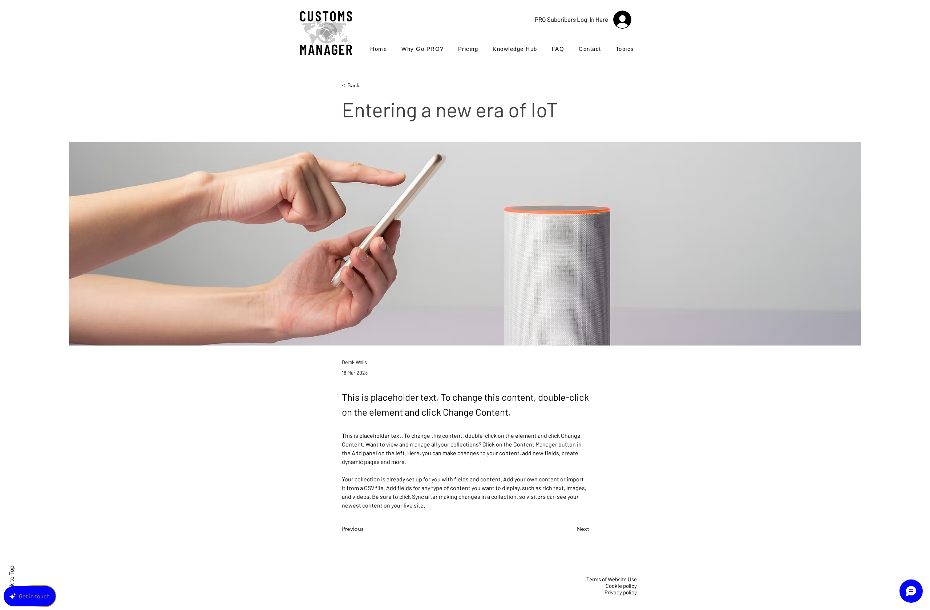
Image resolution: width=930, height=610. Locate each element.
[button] (625, 49)
